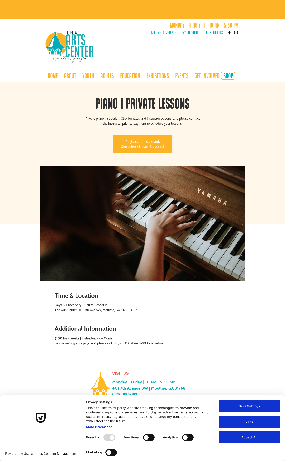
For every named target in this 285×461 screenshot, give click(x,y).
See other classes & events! (142, 146)
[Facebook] (229, 32)
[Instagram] (235, 32)
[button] (88, 75)
